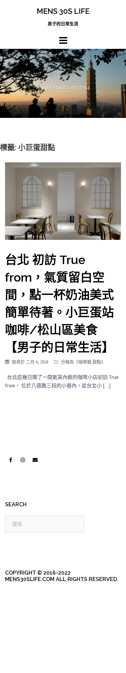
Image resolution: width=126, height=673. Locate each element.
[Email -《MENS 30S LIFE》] (35, 459)
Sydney (34, 662)
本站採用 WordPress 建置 (32, 650)
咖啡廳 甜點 (89, 362)
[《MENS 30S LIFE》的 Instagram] (22, 459)
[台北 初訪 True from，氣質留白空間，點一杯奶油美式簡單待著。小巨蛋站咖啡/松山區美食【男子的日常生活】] (63, 200)
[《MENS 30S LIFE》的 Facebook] (10, 459)
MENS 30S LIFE (63, 11)
